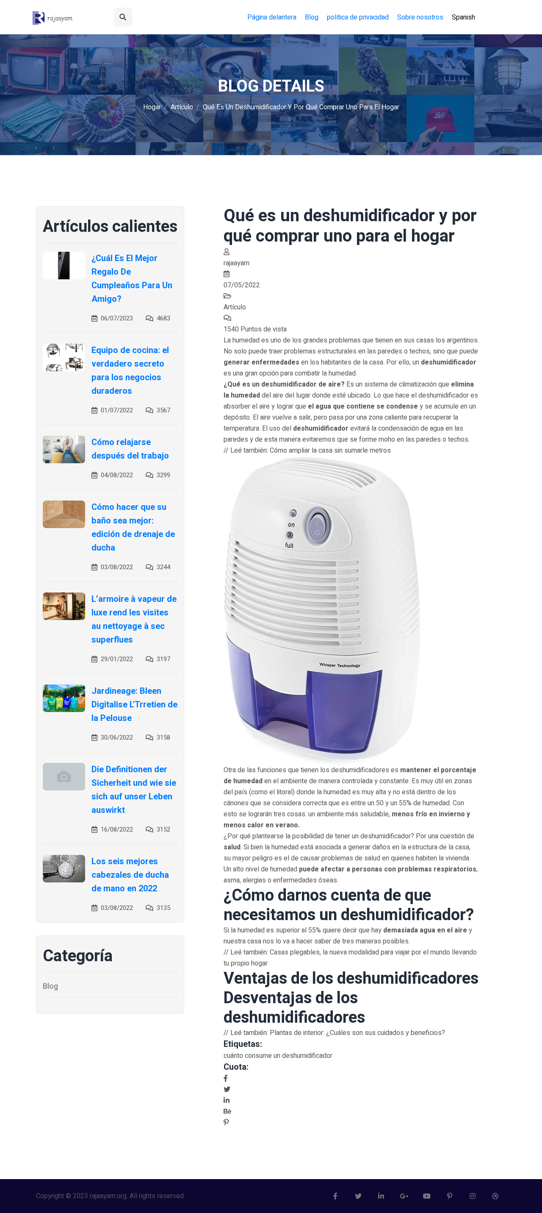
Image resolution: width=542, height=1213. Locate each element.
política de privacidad (358, 17)
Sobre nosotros (420, 17)
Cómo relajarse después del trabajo (130, 449)
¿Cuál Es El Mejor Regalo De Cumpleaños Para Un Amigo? (131, 278)
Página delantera (271, 17)
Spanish (463, 17)
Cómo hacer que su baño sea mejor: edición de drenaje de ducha (133, 527)
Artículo (182, 107)
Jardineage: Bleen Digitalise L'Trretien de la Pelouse (134, 704)
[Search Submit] (123, 17)
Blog (311, 17)
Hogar (152, 107)
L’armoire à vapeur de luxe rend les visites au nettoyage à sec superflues (134, 619)
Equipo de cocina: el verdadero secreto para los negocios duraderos (130, 370)
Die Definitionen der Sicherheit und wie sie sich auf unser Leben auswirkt (133, 789)
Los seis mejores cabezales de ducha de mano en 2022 (130, 875)
